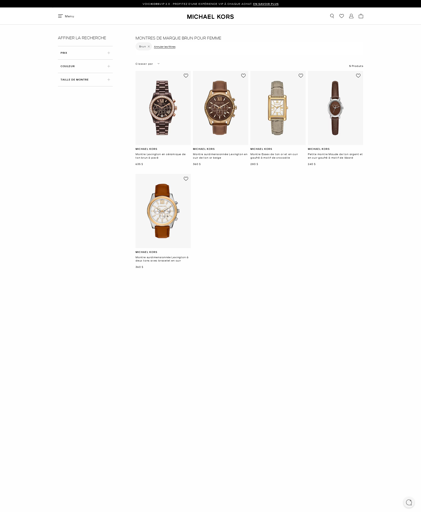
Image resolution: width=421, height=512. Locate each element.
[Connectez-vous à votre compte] (351, 16)
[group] (210, 4)
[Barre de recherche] (332, 16)
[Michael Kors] (210, 16)
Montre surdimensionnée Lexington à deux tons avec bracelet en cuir (162, 259)
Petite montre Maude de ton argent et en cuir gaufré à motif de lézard (335, 155)
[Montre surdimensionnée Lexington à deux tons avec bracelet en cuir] (163, 211)
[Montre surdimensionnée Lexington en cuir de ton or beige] (220, 108)
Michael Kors (146, 149)
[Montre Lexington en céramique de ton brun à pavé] (163, 108)
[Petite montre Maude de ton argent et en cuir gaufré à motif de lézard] (335, 108)
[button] (409, 502)
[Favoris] (341, 16)
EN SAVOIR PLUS (266, 4)
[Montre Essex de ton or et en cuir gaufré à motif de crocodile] (278, 108)
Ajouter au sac (163, 141)
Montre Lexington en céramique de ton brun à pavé (161, 155)
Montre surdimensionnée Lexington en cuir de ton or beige (220, 155)
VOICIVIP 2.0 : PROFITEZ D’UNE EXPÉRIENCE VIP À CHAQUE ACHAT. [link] (211, 4)
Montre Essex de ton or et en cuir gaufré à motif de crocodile (274, 155)
